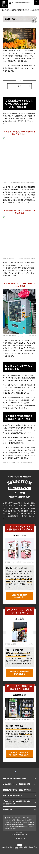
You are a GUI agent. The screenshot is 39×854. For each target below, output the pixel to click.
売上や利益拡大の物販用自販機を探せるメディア (23, 847)
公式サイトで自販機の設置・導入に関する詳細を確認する (19, 753)
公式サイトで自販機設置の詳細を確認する (19, 672)
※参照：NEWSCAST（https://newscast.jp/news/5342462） (17, 462)
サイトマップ (19, 838)
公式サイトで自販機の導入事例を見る (19, 596)
